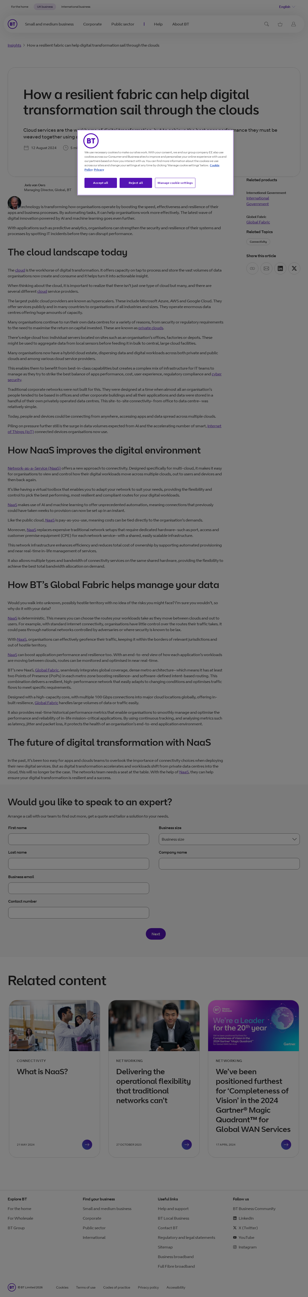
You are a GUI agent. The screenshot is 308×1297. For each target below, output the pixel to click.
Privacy (99, 169)
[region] (155, 163)
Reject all (136, 183)
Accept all (100, 183)
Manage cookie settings (175, 183)
